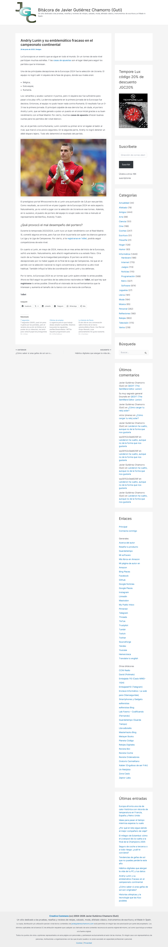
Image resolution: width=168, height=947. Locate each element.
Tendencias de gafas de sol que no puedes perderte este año (133, 860)
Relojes (122, 318)
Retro (124, 281)
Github (122, 580)
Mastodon (124, 600)
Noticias (125, 271)
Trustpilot (123, 625)
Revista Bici (124, 749)
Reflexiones (124, 313)
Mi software (125, 555)
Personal (123, 309)
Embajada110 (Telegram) (131, 687)
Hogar (122, 245)
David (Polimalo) (127, 674)
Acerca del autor (127, 543)
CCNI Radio (124, 670)
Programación (128, 276)
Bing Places (124, 571)
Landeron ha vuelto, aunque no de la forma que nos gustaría (133, 429)
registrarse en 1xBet (77, 238)
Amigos (38, 49)
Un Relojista (124, 769)
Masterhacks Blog (127, 732)
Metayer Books (126, 736)
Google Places (126, 588)
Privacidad (88, 943)
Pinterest (123, 609)
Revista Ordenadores (129, 757)
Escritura (123, 235)
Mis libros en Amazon (129, 559)
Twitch (122, 633)
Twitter (122, 638)
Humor (122, 249)
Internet (125, 262)
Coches (122, 231)
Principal (123, 527)
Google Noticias (126, 584)
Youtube (123, 650)
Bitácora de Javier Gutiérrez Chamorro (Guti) (80, 9)
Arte (121, 217)
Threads (123, 617)
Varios (122, 327)
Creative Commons (59, 916)
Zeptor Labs (125, 778)
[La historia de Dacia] (93, 327)
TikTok (122, 621)
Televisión (124, 323)
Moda (121, 299)
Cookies (79, 943)
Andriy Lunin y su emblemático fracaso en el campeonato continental (131, 879)
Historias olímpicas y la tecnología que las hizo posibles (130, 897)
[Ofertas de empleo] (64, 327)
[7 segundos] (35, 327)
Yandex (122, 646)
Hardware (126, 258)
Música (122, 304)
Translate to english (128, 658)
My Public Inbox (126, 604)
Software (125, 285)
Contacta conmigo (128, 531)
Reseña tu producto (128, 547)
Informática (124, 254)
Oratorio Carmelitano (129, 761)
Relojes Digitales (127, 745)
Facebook (124, 576)
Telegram (123, 613)
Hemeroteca (125, 654)
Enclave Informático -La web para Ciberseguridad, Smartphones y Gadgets (133, 695)
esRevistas (124, 703)
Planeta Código (126, 740)
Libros (122, 295)
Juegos (124, 267)
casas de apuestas (62, 60)
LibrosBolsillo (125, 728)
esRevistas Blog (126, 707)
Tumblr (122, 629)
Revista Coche (126, 753)
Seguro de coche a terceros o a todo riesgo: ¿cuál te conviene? (133, 849)
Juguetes (123, 290)
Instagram (124, 592)
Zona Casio (124, 773)
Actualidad (124, 203)
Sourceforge (125, 642)
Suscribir (126, 164)
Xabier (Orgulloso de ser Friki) (133, 765)
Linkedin (123, 596)
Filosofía (123, 240)
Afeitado (123, 207)
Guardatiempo (126, 551)
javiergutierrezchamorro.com (82, 924)
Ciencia (122, 221)
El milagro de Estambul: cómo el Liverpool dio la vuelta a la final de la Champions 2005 (133, 838)
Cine (121, 226)
